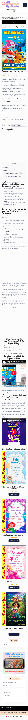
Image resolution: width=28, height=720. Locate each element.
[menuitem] (8, 716)
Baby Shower (6, 685)
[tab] (24, 5)
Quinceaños (6, 695)
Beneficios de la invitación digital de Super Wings (14, 172)
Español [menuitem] (9, 716)
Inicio (3, 17)
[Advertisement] (14, 147)
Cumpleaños (18, 17)
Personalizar (14, 494)
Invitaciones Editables (10, 17)
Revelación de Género (8, 699)
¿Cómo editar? (14, 248)
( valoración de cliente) (13, 75)
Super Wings (5, 121)
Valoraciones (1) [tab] (15, 125)
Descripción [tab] (7, 125)
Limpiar (8, 101)
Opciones (4, 98)
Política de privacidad (6, 707)
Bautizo (5, 689)
